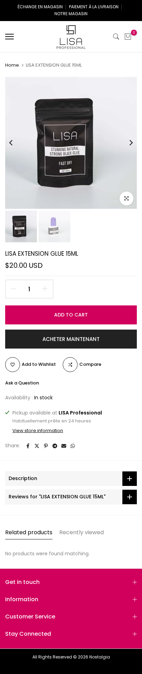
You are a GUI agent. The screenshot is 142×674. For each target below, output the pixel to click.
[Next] (126, 143)
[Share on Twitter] (37, 446)
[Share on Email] (64, 446)
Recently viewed (81, 532)
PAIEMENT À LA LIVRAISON (94, 7)
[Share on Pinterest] (46, 446)
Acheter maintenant (71, 339)
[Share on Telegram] (55, 446)
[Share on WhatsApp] (72, 446)
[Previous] (15, 143)
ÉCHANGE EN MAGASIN (40, 7)
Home (12, 65)
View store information (37, 431)
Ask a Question (22, 383)
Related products (28, 532)
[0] (128, 36)
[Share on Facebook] (28, 446)
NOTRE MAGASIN (71, 14)
